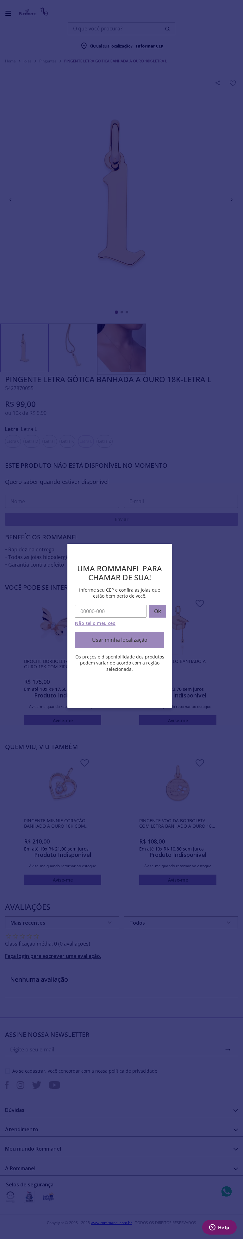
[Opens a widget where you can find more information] (219, 1228)
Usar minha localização (119, 639)
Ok (157, 611)
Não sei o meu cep (95, 623)
